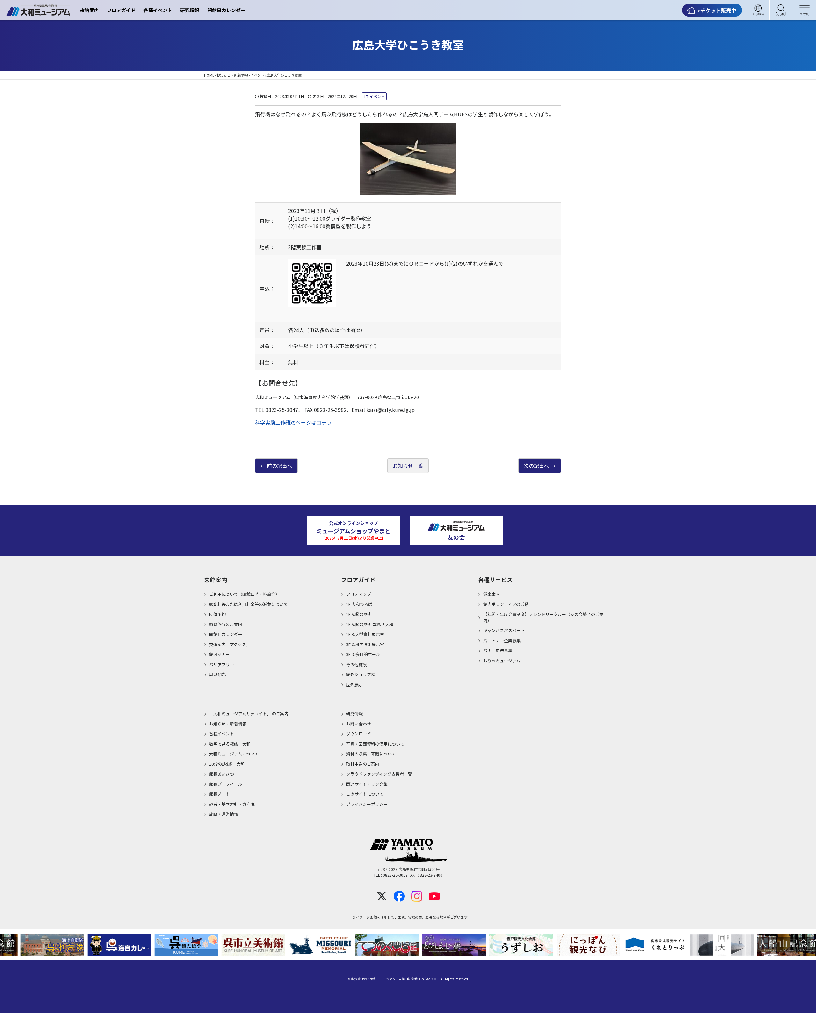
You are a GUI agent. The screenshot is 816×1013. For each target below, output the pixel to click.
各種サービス (495, 579)
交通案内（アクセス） (229, 644)
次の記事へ (536, 466)
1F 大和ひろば (359, 604)
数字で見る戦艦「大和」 (232, 744)
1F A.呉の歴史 (359, 614)
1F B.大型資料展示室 (365, 634)
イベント (257, 74)
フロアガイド (121, 10)
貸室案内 (491, 594)
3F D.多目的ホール (363, 654)
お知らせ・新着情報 (232, 74)
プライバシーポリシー (367, 804)
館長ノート (219, 794)
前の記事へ (279, 466)
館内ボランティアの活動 (505, 604)
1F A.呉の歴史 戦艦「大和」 (371, 624)
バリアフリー (221, 664)
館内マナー (219, 654)
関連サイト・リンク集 (367, 784)
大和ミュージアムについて (234, 754)
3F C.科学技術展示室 (365, 644)
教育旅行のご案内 (225, 624)
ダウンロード (358, 734)
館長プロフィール (225, 784)
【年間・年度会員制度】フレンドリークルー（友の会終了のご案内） (543, 617)
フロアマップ (358, 594)
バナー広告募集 (497, 650)
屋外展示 (354, 684)
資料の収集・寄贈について (371, 754)
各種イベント (157, 10)
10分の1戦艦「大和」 (229, 764)
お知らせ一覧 (408, 466)
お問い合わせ (358, 724)
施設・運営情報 (223, 814)
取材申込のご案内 (362, 764)
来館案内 (89, 10)
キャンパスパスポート (504, 630)
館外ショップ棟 (360, 674)
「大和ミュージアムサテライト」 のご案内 (248, 714)
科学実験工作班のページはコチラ (293, 422)
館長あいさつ (221, 774)
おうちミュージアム (501, 661)
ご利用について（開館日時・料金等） (244, 594)
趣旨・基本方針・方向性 (232, 804)
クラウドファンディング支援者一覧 (379, 774)
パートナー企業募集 (502, 641)
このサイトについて (364, 794)
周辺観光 (217, 674)
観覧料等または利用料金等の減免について (248, 604)
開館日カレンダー (226, 10)
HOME (209, 74)
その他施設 (356, 664)
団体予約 (217, 614)
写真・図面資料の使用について (375, 744)
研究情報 (189, 10)
